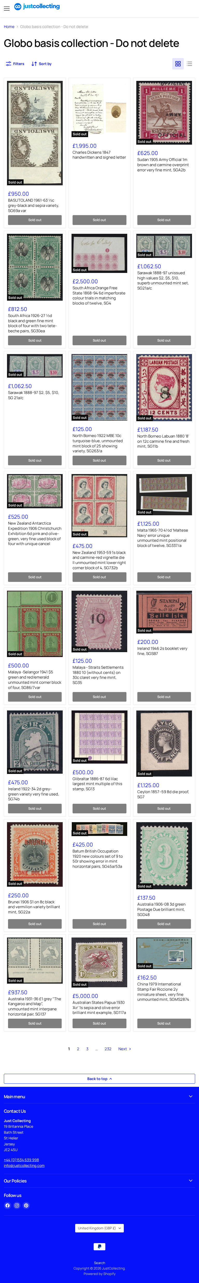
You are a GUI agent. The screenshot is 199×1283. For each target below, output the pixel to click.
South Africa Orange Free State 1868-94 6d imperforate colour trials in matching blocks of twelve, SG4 (99, 295)
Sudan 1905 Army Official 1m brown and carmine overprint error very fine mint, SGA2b (163, 164)
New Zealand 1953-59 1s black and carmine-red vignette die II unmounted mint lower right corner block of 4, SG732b (99, 560)
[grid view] (178, 63)
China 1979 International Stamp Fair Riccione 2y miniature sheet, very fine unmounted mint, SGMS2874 (163, 991)
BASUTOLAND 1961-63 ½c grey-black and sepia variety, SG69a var (33, 205)
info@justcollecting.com (24, 1165)
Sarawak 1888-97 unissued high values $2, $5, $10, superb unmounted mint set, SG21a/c (163, 280)
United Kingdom (97, 1228)
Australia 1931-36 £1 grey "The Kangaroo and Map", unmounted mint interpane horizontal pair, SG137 (34, 1006)
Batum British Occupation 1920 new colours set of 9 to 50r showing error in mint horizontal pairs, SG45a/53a (98, 858)
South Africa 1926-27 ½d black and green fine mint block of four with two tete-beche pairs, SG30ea (32, 323)
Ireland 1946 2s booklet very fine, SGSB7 (162, 651)
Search (99, 1262)
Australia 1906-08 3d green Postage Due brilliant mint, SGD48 (161, 909)
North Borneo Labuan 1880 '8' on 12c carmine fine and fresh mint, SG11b (163, 441)
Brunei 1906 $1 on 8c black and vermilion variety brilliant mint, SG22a (34, 907)
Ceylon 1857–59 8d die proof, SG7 (163, 794)
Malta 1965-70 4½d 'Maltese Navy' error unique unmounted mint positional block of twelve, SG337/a (162, 537)
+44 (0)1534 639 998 (21, 1159)
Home (9, 26)
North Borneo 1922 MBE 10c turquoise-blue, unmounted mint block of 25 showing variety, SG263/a (98, 443)
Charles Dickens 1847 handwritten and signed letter (99, 155)
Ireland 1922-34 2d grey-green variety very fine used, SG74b (33, 794)
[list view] (189, 63)
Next (123, 1049)
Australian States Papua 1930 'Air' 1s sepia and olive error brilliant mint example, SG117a (99, 1007)
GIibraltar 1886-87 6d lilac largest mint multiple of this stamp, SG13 (97, 784)
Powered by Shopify (100, 1273)
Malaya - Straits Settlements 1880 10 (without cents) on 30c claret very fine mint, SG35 (98, 675)
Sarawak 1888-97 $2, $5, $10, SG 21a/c (33, 395)
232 (108, 1049)
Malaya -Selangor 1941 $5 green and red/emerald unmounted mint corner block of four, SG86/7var (34, 679)
